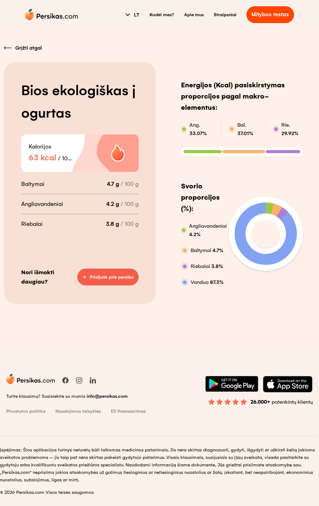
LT (137, 15)
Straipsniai (225, 14)
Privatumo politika (25, 411)
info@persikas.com (107, 396)
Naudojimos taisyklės (78, 411)
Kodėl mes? (162, 14)
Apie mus (194, 14)
